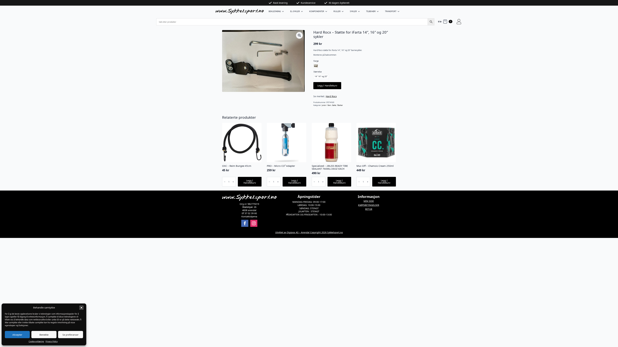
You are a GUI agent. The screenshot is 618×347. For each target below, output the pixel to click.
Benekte (43, 334)
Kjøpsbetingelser (368, 205)
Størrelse (318, 71)
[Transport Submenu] (399, 11)
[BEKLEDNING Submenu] (284, 11)
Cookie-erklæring (36, 341)
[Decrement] (224, 182)
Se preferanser (70, 334)
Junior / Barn (326, 105)
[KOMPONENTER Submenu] (327, 11)
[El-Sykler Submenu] (303, 11)
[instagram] (253, 223)
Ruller (337, 11)
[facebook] (244, 223)
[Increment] (233, 182)
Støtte (334, 105)
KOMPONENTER (316, 11)
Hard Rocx (331, 96)
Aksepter (17, 334)
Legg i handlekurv (327, 85)
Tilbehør (371, 11)
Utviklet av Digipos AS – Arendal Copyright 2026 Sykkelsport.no (309, 232)
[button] (81, 307)
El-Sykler (295, 11)
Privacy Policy (52, 341)
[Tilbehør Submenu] (379, 11)
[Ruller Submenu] (344, 11)
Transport (390, 11)
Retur (368, 209)
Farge (316, 61)
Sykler (353, 11)
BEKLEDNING (275, 11)
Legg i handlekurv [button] (249, 181)
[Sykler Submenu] (360, 11)
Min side (369, 201)
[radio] (315, 65)
